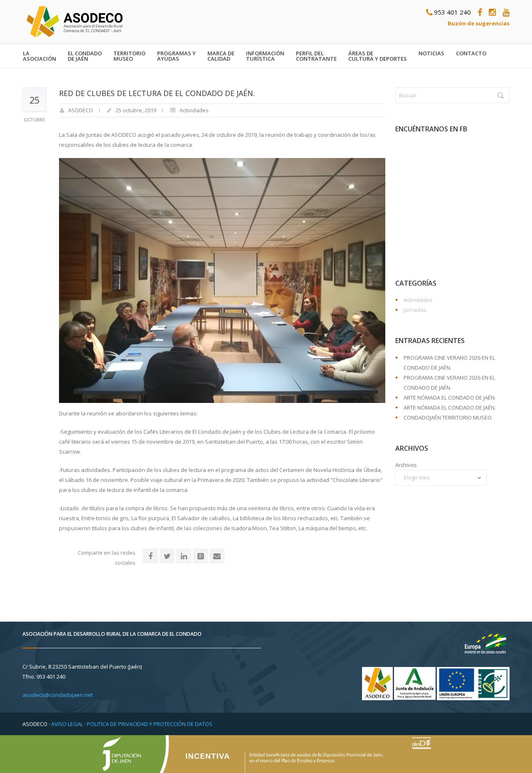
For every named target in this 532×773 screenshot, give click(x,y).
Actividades (194, 110)
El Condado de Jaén (85, 56)
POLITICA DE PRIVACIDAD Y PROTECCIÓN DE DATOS (149, 724)
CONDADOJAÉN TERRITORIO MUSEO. (448, 417)
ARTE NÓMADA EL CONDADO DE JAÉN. (450, 397)
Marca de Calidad (220, 56)
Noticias (431, 53)
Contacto (471, 53)
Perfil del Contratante (316, 56)
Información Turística (265, 56)
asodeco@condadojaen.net (57, 695)
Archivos (406, 465)
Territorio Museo (129, 56)
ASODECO (80, 110)
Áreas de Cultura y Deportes (377, 56)
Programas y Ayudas (176, 56)
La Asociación (39, 56)
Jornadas (415, 310)
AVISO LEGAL (67, 724)
